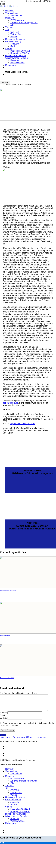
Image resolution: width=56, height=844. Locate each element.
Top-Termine (16, 774)
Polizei (8, 635)
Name (3, 713)
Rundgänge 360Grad (20, 811)
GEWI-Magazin (17, 778)
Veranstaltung (11, 771)
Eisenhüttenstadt (5, 590)
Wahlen (13, 795)
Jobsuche (14, 802)
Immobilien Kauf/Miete (15, 814)
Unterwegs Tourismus (15, 797)
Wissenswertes (17, 821)
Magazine (9, 776)
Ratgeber (14, 818)
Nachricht (5, 82)
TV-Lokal (9, 785)
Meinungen (10, 823)
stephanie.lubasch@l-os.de (22, 423)
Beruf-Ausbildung (13, 800)
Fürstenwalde (4, 678)
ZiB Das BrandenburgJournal (24, 781)
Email (3, 715)
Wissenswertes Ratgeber (16, 816)
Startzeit (14, 804)
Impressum (5, 737)
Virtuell (8, 807)
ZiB (12, 783)
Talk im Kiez (16, 792)
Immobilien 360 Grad (20, 809)
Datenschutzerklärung (23, 737)
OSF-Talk (14, 790)
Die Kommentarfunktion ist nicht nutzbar (18, 693)
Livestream (41, 737)
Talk (7, 788)
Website (4, 718)
